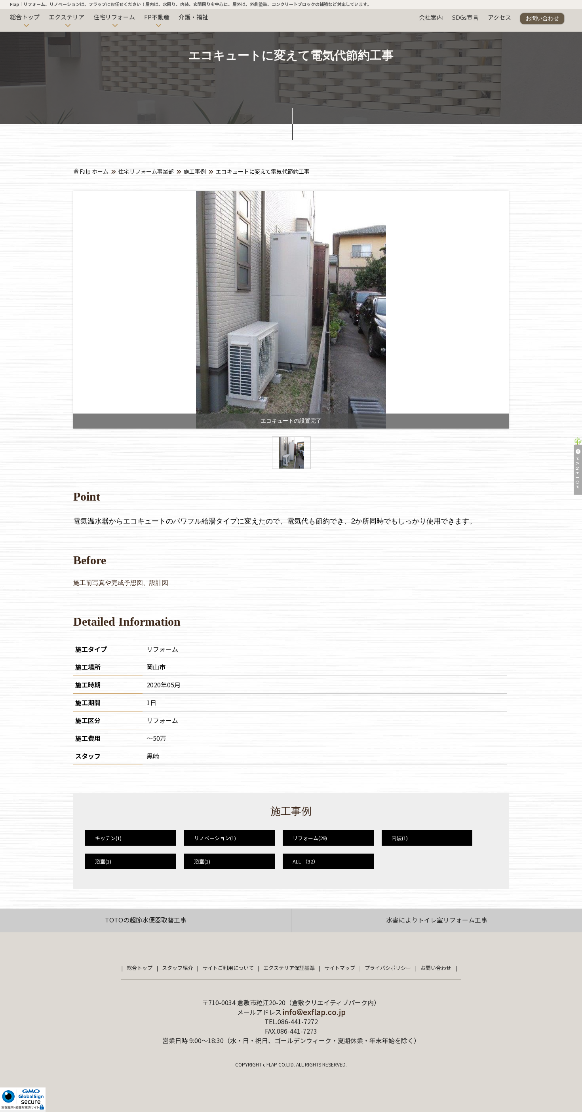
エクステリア (66, 17)
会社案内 (431, 17)
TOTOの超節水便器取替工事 (145, 919)
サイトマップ (339, 968)
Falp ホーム (93, 171)
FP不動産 (156, 17)
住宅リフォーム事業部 (146, 171)
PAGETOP (577, 473)
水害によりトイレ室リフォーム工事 (436, 919)
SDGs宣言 (465, 17)
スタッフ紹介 (177, 968)
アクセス (499, 17)
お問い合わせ (542, 18)
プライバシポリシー (388, 968)
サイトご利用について (228, 968)
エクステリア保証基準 (289, 968)
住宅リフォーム (114, 17)
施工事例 (195, 171)
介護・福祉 (193, 17)
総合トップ (25, 17)
